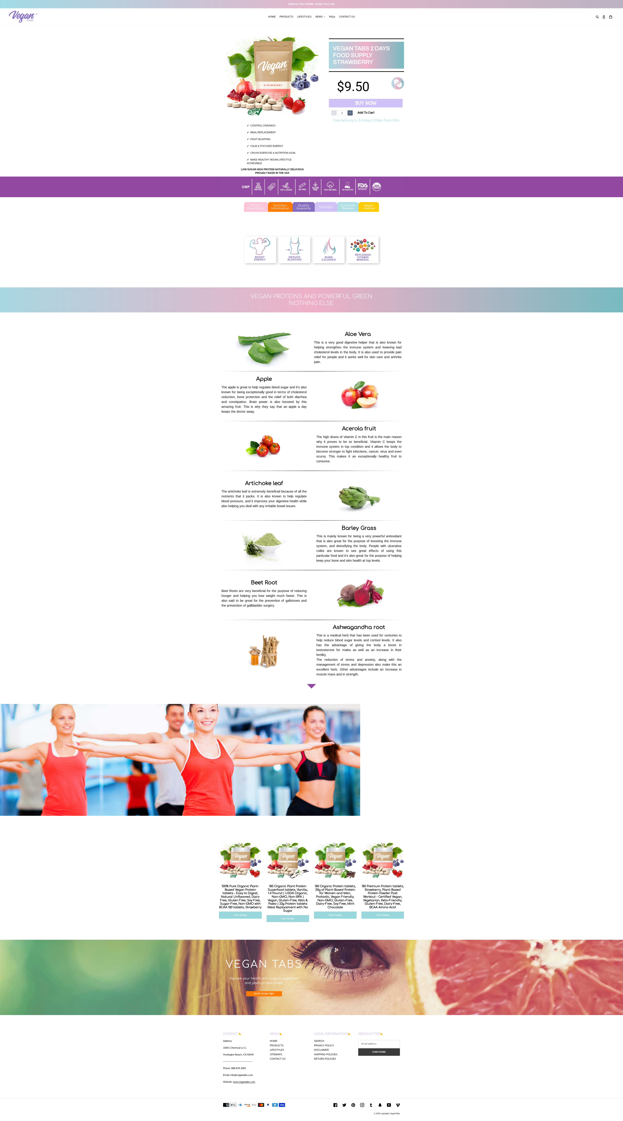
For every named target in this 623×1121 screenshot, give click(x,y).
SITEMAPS (276, 1054)
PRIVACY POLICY (324, 1045)
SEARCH (319, 1041)
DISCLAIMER (321, 1049)
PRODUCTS (277, 1045)
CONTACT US (278, 1058)
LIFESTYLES (277, 1049)
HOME (273, 1041)
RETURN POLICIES (325, 1058)
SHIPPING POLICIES (325, 1054)
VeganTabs (395, 1113)
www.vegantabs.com (244, 1081)
